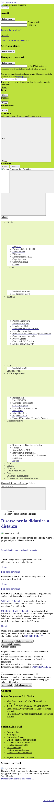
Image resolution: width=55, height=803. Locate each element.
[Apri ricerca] (31, 182)
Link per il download (10, 572)
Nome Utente (34, 22)
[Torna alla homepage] (27, 169)
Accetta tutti (11, 644)
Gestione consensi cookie (18, 750)
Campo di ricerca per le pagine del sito (18, 483)
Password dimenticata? (11, 30)
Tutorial (4, 567)
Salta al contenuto (9, 2)
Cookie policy (13, 732)
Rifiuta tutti (24, 641)
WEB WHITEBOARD (11, 601)
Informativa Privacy (15, 737)
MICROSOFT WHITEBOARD (15, 611)
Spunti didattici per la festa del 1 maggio (19, 550)
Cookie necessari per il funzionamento (18, 674)
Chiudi (4, 95)
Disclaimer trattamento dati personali (17, 778)
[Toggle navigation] (23, 204)
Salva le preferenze (23, 685)
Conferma (15, 166)
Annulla (5, 166)
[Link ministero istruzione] (13, 5)
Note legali (11, 734)
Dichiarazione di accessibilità (20, 742)
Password (32, 25)
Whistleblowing (14, 747)
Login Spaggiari (22, 76)
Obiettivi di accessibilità (17, 745)
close (4, 217)
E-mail (31, 66)
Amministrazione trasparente (19, 752)
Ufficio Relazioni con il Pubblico (21, 740)
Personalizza (7, 641)
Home (9, 511)
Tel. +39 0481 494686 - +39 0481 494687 (29, 706)
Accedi (5, 8)
